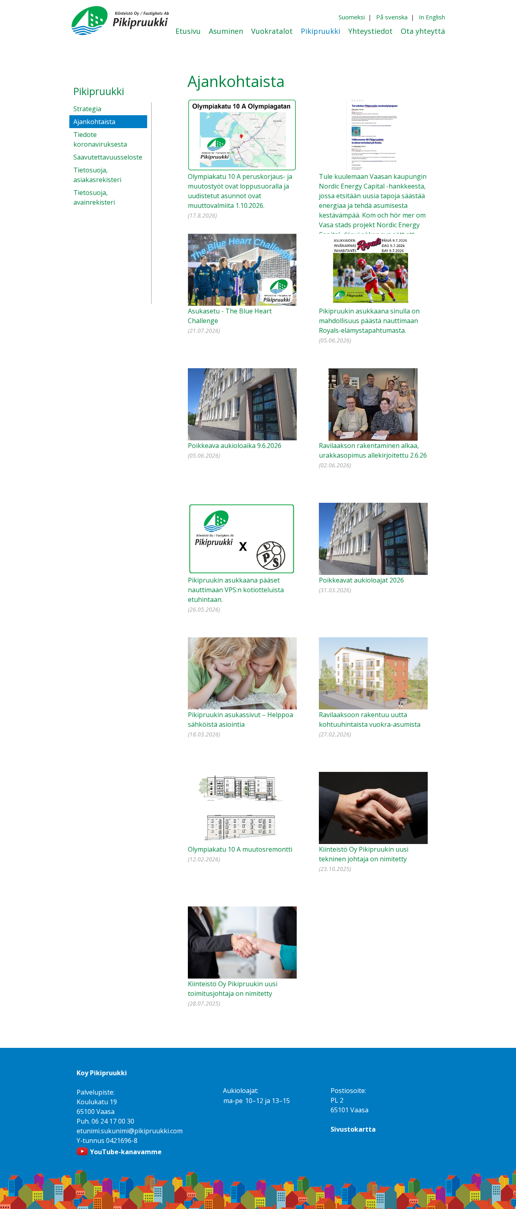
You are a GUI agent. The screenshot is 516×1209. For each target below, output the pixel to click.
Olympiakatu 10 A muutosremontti (240, 849)
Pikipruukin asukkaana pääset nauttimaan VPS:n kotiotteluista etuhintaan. (236, 590)
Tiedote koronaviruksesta (100, 139)
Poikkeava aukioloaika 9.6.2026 (234, 445)
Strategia (87, 108)
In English (432, 17)
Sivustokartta (353, 1129)
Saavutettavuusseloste (107, 157)
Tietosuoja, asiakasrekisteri (97, 175)
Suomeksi (352, 17)
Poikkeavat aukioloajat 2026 (361, 580)
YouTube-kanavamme (126, 1151)
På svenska (392, 17)
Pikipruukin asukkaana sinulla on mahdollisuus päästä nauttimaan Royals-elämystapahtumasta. (369, 321)
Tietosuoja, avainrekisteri (94, 197)
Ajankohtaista (94, 121)
